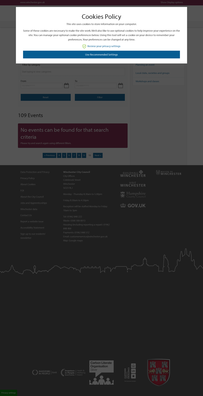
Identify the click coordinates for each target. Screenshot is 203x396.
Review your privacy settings (103, 46)
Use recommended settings (101, 54)
